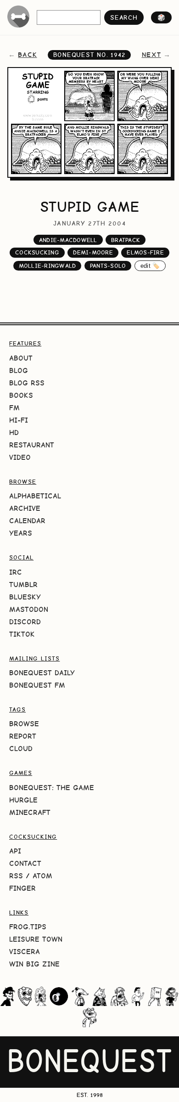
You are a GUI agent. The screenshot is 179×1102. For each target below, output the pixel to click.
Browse (24, 723)
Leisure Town (35, 939)
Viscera (24, 951)
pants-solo (108, 265)
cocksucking (37, 252)
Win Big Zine (34, 964)
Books (21, 395)
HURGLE (23, 800)
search (123, 17)
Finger (22, 888)
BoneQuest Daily (42, 672)
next (151, 55)
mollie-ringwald (47, 265)
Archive (24, 508)
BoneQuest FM (37, 685)
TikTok (22, 634)
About (21, 358)
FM (14, 407)
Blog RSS (27, 383)
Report (22, 736)
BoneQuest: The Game (51, 787)
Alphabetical (35, 496)
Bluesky (25, 597)
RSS (16, 875)
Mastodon (28, 609)
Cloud (21, 748)
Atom (42, 875)
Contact (25, 863)
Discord (25, 621)
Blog (18, 370)
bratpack (125, 240)
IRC (15, 572)
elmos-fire (145, 252)
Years (20, 533)
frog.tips (27, 926)
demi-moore (93, 252)
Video (20, 457)
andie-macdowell (68, 240)
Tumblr (23, 584)
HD (14, 432)
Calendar (27, 520)
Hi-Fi (18, 420)
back (27, 55)
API (15, 851)
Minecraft (29, 812)
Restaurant (31, 445)
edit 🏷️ (150, 265)
